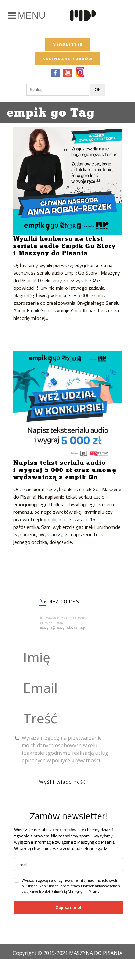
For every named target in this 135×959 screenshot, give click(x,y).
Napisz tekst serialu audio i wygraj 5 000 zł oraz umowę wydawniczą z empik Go (65, 469)
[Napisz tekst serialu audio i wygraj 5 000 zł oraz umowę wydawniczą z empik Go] (68, 405)
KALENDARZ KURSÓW (67, 58)
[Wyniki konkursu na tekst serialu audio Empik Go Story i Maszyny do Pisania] (68, 181)
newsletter (67, 44)
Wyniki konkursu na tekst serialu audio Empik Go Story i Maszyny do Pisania (65, 245)
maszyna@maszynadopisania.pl (62, 627)
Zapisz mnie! (68, 907)
